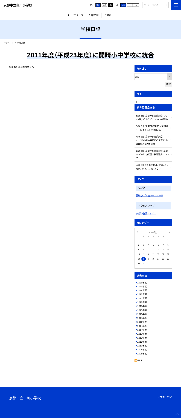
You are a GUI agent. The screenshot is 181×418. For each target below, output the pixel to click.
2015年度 (142, 326)
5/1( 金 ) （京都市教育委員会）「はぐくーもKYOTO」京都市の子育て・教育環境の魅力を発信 (152, 140)
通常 (98, 5)
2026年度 (142, 282)
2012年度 (142, 337)
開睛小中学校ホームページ (149, 195)
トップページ (76, 15)
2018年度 (142, 314)
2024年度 (142, 290)
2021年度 (142, 302)
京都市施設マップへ (146, 213)
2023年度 (142, 294)
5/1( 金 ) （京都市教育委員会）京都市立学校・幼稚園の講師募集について (152, 154)
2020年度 (142, 306)
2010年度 (142, 345)
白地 (104, 5)
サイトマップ (166, 396)
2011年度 (142, 341)
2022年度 (142, 298)
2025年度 (142, 286)
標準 (123, 5)
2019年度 (142, 310)
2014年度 (142, 329)
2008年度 (142, 353)
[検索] (165, 5)
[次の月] (169, 232)
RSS (139, 360)
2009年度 (142, 349)
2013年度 (142, 333)
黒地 (110, 5)
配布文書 (94, 15)
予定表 (107, 15)
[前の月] (137, 232)
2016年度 (142, 321)
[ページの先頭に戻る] (177, 414)
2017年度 (142, 318)
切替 (168, 84)
